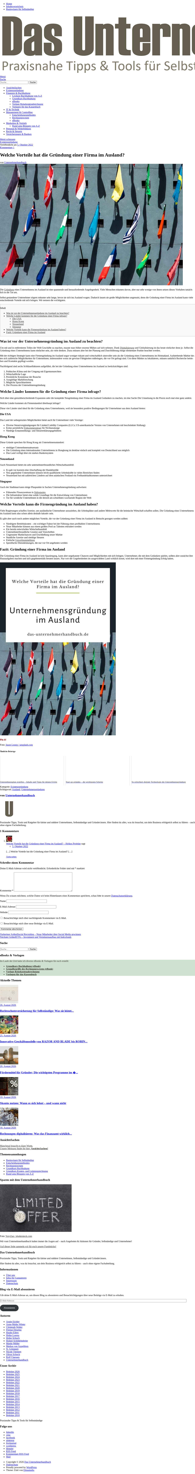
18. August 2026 (8, 1127)
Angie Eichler (13, 1321)
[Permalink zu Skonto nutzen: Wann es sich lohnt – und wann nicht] (9, 1094)
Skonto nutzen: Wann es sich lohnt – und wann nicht (33, 1103)
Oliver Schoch (13, 1354)
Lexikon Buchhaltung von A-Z (27, 96)
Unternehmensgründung (33, 789)
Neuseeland (18, 324)
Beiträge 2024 (13, 1377)
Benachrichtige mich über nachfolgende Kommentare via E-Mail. (35, 918)
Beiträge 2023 (13, 1379)
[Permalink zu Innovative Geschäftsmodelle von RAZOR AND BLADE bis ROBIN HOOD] (9, 1033)
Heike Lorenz (12, 1335)
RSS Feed (11, 1451)
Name (3, 901)
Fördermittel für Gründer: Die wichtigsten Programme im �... (39, 1072)
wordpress (11, 1446)
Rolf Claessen (13, 1357)
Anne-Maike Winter (15, 1324)
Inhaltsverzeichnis (14, 6)
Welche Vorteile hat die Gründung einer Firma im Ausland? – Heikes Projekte (43, 843)
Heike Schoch (13, 1338)
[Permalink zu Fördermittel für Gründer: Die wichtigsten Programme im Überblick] (9, 1063)
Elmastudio (28, 1470)
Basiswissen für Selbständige (20, 9)
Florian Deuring (13, 1330)
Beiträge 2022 (13, 1382)
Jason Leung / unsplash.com (19, 745)
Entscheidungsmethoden (24, 115)
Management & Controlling (19, 112)
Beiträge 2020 (13, 1388)
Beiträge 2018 (13, 1393)
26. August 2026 (8, 1005)
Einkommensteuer (32, 428)
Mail (8, 1456)
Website (4, 912)
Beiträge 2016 (13, 1399)
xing (8, 1435)
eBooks (16, 101)
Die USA (16, 318)
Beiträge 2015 (13, 1401)
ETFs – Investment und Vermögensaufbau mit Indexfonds (35, 937)
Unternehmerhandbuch (15, 162)
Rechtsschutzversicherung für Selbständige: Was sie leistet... (37, 1010)
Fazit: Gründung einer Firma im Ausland (25, 332)
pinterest (10, 1440)
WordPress (31, 1467)
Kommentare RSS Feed (17, 1454)
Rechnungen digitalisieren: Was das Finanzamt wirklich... (36, 1133)
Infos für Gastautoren (16, 1278)
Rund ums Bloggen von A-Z (26, 126)
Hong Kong (18, 321)
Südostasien (40, 492)
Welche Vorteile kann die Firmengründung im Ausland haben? (36, 329)
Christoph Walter (14, 1327)
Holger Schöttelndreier (17, 1340)
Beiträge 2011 (13, 1412)
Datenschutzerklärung (121, 895)
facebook (10, 1437)
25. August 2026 (8, 1035)
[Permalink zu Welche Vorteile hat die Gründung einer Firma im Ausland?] (91, 284)
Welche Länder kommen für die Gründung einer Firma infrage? (36, 316)
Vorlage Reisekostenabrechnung (27, 104)
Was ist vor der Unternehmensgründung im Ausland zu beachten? (37, 313)
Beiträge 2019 (13, 1390)
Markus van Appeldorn (17, 1346)
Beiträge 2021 (13, 1385)
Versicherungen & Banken (19, 134)
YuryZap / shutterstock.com (18, 1236)
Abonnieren (9, 1308)
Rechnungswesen (20, 117)
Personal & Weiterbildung (18, 128)
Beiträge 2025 (13, 1374)
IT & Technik (12, 109)
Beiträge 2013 (13, 1407)
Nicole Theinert (13, 1351)
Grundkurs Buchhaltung (23, 98)
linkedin (10, 1432)
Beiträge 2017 (13, 1396)
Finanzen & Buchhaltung (18, 93)
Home (9, 3)
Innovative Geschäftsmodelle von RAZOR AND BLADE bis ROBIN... (43, 1041)
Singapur (16, 327)
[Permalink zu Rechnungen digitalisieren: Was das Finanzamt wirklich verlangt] (9, 1125)
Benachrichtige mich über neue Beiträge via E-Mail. (29, 923)
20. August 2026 (8, 1066)
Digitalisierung (127, 347)
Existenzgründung (15, 90)
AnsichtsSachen (13, 87)
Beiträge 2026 (13, 1371)
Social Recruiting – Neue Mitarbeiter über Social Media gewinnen (40, 934)
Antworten (11, 856)
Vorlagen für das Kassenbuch (26, 107)
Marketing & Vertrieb (16, 123)
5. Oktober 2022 (25, 144)
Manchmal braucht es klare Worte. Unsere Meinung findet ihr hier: (24, 1147)
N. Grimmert (12, 1349)
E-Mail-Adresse (7, 906)
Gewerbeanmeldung (25, 540)
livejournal (11, 1443)
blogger (9, 1448)
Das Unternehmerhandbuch (37, 1462)
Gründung (9, 289)
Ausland (16, 789)
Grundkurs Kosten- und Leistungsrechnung (27, 1171)
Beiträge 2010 (13, 1415)
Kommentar (6, 890)
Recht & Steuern (14, 131)
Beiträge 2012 (13, 1410)
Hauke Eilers (12, 1332)
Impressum (11, 1280)
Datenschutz (12, 1283)
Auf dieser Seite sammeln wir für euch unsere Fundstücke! (28, 1246)
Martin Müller (13, 1343)
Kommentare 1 (7, 147)
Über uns (10, 1275)
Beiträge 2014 (13, 1404)
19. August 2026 (8, 1097)
